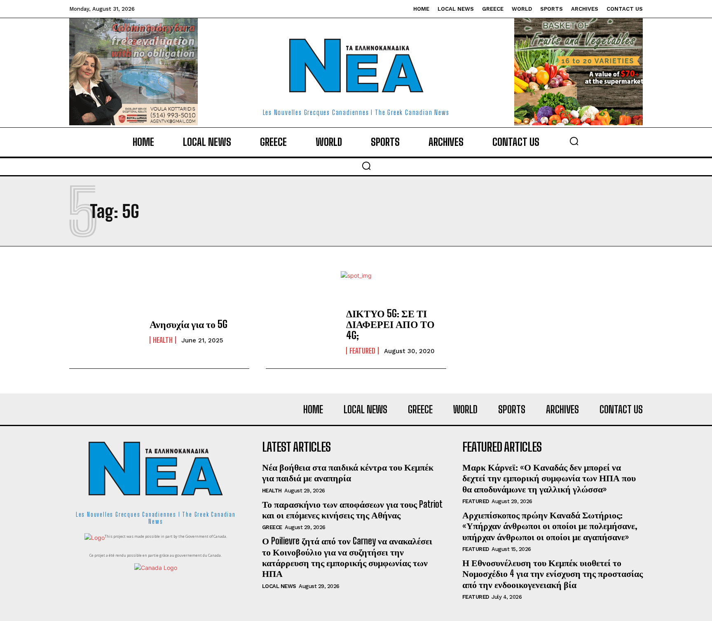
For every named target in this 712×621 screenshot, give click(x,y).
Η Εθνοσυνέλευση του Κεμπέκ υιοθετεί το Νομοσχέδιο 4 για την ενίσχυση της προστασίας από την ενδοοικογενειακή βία (552, 573)
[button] (574, 141)
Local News (279, 586)
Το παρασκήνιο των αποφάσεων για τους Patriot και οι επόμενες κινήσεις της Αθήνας (352, 509)
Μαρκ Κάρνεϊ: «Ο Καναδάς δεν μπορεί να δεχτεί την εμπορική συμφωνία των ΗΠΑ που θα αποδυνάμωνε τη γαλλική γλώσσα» (549, 478)
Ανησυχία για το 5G (188, 324)
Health (163, 340)
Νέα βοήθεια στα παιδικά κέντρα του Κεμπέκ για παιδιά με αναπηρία (347, 472)
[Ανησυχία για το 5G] (105, 331)
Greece (272, 527)
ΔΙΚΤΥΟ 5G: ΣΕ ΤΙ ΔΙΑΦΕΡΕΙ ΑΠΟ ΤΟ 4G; (390, 324)
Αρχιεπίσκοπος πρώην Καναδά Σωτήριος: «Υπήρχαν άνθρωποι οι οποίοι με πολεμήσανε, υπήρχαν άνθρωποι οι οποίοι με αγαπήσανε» (549, 525)
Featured (362, 350)
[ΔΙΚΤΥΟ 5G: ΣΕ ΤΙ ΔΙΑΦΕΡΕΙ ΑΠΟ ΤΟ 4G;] (302, 331)
